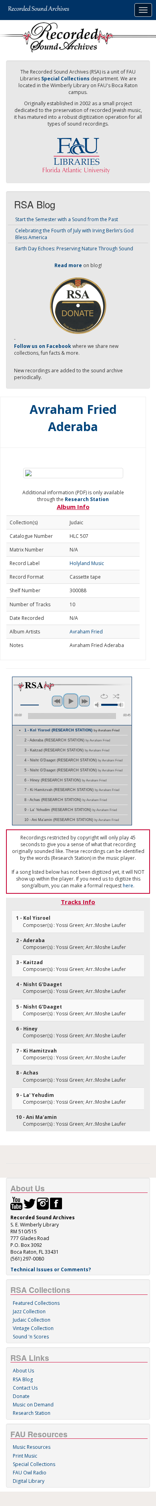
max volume (120, 705)
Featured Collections (36, 1303)
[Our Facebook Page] (56, 1203)
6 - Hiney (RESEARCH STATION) (65, 780)
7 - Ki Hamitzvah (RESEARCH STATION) (71, 790)
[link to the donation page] (78, 305)
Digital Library (28, 1481)
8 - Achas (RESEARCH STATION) (65, 800)
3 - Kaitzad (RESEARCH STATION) (66, 750)
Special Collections (34, 1464)
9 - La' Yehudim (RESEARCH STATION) (70, 810)
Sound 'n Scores (31, 1336)
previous (57, 701)
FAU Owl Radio (29, 1472)
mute (97, 705)
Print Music (25, 1455)
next (84, 701)
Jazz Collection (29, 1311)
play (71, 701)
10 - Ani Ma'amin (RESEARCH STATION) (71, 820)
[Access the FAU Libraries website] (78, 152)
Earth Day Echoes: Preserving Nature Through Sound (74, 248)
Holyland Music (87, 563)
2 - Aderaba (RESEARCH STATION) (67, 740)
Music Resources (31, 1447)
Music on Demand (33, 1404)
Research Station (87, 499)
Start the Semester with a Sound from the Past (66, 219)
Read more (68, 265)
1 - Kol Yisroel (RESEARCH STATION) (72, 730)
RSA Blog (23, 1379)
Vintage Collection (33, 1328)
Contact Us (25, 1387)
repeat (104, 696)
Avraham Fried (86, 631)
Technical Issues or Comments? (50, 1269)
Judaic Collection (31, 1319)
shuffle (116, 696)
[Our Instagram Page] (43, 1203)
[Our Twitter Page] (30, 1203)
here (128, 885)
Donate (21, 1396)
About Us (23, 1370)
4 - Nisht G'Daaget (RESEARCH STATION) (73, 760)
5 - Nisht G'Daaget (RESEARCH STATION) (73, 770)
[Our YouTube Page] (16, 1203)
